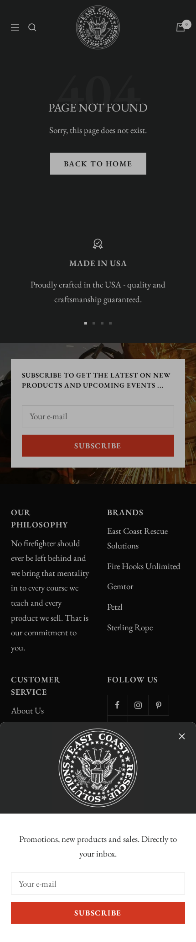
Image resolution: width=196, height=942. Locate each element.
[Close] (182, 736)
